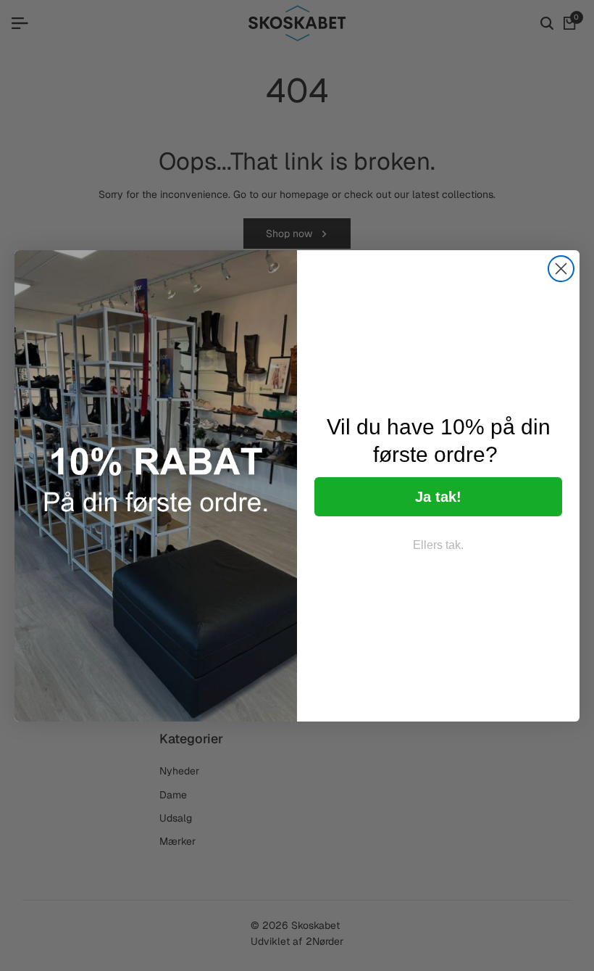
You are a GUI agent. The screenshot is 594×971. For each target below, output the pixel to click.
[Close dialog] (561, 268)
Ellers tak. (438, 545)
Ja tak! (438, 497)
